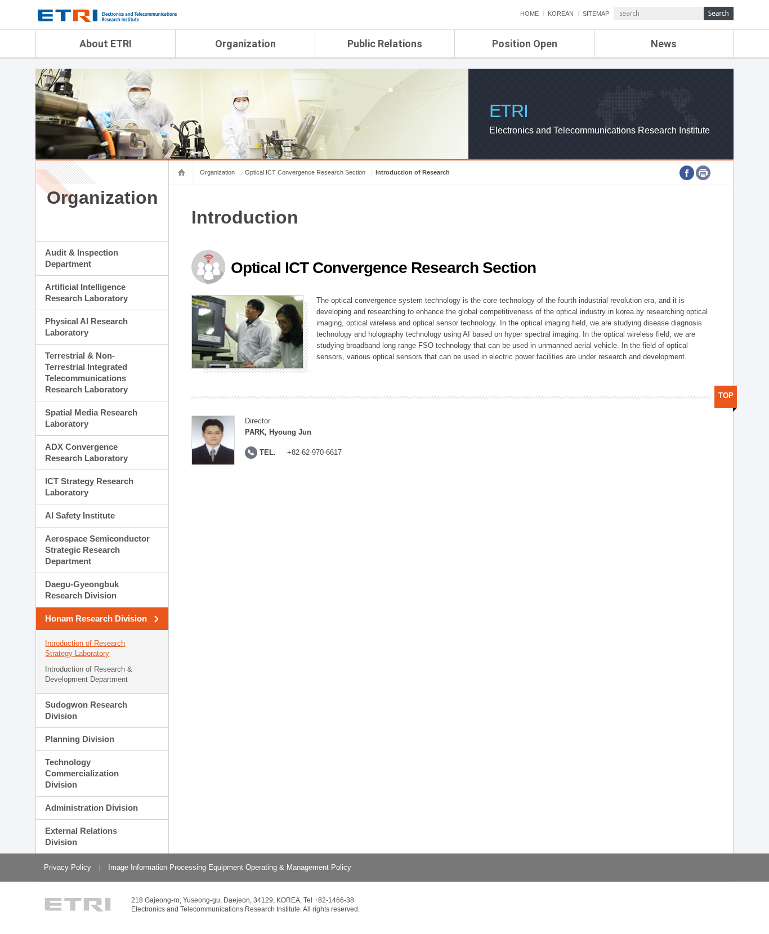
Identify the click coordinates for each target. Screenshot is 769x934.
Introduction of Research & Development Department (88, 674)
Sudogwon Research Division (86, 710)
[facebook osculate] (686, 173)
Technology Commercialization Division (82, 773)
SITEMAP (596, 13)
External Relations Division (81, 836)
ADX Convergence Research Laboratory (86, 452)
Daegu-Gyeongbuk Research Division (82, 589)
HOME (529, 13)
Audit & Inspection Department (81, 258)
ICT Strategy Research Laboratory (89, 486)
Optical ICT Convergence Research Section (305, 172)
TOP (726, 395)
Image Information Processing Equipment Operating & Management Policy (229, 867)
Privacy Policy (67, 867)
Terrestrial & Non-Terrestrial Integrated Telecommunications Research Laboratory (86, 372)
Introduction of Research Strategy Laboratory (85, 648)
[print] (703, 173)
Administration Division (91, 807)
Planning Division (79, 739)
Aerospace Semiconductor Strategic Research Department (97, 550)
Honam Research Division (96, 618)
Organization (245, 44)
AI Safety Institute (80, 515)
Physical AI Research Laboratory (86, 326)
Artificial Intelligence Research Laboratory (86, 292)
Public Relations (384, 44)
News (664, 44)
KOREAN (561, 13)
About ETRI (105, 44)
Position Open (524, 44)
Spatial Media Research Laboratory (91, 418)
